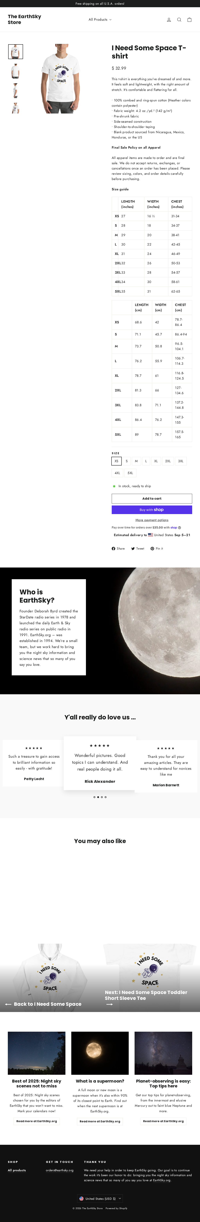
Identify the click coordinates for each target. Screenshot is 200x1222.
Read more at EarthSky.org (36, 1121)
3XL (180, 461)
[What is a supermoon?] (100, 1053)
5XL (130, 473)
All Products (98, 19)
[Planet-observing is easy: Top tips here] (163, 1053)
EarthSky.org (162, 1180)
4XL (117, 473)
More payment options (152, 520)
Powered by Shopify (116, 1208)
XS (116, 461)
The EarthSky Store (24, 19)
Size (116, 453)
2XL (168, 461)
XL (156, 461)
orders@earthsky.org (60, 1170)
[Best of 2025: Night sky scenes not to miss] (36, 1053)
